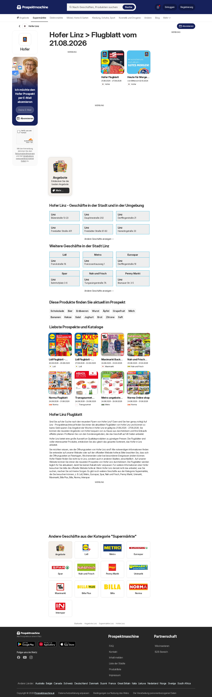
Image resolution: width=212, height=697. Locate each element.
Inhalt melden (116, 657)
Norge (163, 683)
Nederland (152, 683)
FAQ (111, 645)
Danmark (94, 683)
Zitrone (110, 317)
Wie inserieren (162, 645)
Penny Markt (126, 474)
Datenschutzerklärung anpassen (73, 693)
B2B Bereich (161, 651)
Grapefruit (119, 310)
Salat (78, 317)
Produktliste (115, 669)
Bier (70, 310)
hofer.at (116, 452)
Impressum (114, 675)
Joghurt (88, 317)
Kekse (67, 317)
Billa (71, 477)
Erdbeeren (82, 310)
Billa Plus (64, 477)
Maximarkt (54, 477)
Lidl (80, 474)
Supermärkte (141, 471)
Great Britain (123, 683)
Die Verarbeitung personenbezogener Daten (154, 693)
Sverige (172, 683)
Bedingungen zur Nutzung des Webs (111, 693)
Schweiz (68, 683)
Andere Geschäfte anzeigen (97, 239)
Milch (132, 310)
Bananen (56, 317)
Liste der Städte (117, 663)
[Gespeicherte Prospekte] (158, 7)
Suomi (103, 683)
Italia (134, 683)
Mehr (165, 17)
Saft (120, 317)
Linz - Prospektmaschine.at (62, 424)
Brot (99, 317)
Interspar (85, 477)
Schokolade (57, 310)
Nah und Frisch (112, 474)
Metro (86, 474)
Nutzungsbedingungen (25, 153)
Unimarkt (137, 474)
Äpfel (106, 310)
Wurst (95, 310)
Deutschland (81, 683)
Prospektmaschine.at (44, 693)
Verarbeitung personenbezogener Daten (25, 158)
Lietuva (142, 683)
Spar (102, 474)
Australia (39, 683)
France (112, 683)
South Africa (184, 683)
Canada (58, 683)
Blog (157, 17)
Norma (77, 477)
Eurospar (94, 474)
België (49, 683)
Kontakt (113, 651)
